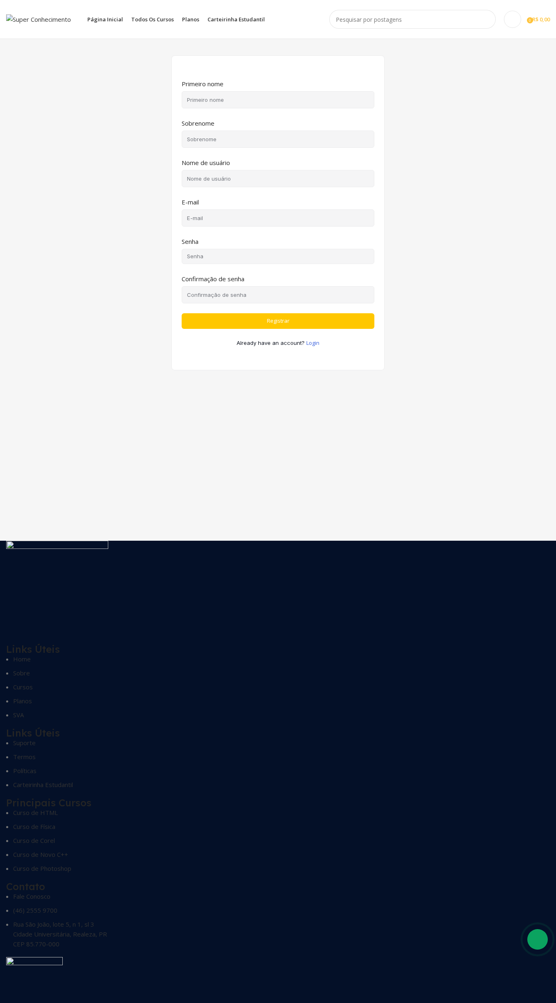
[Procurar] (486, 19)
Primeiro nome (202, 84)
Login (312, 343)
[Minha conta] (512, 19)
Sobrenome (198, 123)
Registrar (278, 320)
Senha (190, 241)
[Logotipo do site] (38, 18)
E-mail (190, 202)
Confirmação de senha (213, 279)
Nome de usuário (206, 162)
